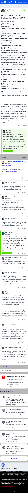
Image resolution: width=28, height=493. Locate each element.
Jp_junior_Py (9, 427)
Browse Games (5, 468)
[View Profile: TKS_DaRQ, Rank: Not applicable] (3, 11)
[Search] (15, 2)
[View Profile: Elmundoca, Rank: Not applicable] (3, 324)
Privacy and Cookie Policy (7, 486)
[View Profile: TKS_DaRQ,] (4, 131)
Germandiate (9, 441)
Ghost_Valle (8, 404)
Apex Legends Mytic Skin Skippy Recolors (14, 396)
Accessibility (19, 471)
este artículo (13, 171)
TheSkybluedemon (9, 257)
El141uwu (8, 453)
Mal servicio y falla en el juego (13, 446)
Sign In (24, 2)
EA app (15, 468)
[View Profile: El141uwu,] (3, 447)
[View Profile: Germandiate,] (3, 434)
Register (20, 2)
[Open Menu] (26, 6)
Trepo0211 (8, 416)
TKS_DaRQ (8, 10)
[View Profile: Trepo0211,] (3, 410)
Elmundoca (7, 324)
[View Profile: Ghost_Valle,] (3, 396)
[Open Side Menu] (2, 2)
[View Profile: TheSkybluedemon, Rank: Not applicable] (3, 258)
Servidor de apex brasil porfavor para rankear (15, 421)
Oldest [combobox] (24, 157)
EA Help (3, 471)
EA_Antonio (8, 161)
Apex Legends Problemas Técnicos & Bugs (11, 6)
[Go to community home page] (7, 2)
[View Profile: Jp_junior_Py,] (3, 422)
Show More (4, 366)
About (11, 471)
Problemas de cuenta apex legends (15, 409)
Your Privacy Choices (14, 490)
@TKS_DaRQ (7, 165)
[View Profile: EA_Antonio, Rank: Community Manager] (3, 162)
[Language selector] (12, 2)
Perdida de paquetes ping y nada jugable (14, 433)
